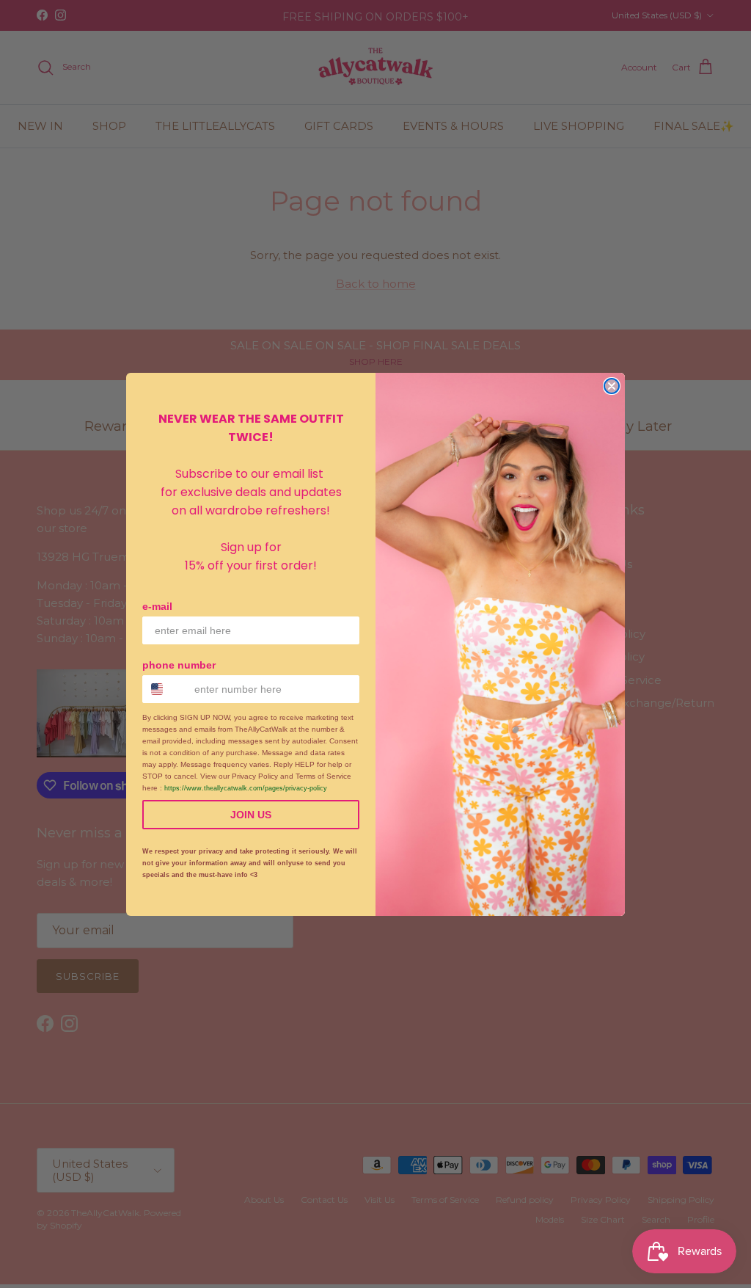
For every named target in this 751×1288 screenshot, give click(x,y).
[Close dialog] (611, 386)
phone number (179, 665)
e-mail (157, 606)
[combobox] (165, 689)
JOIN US (250, 815)
